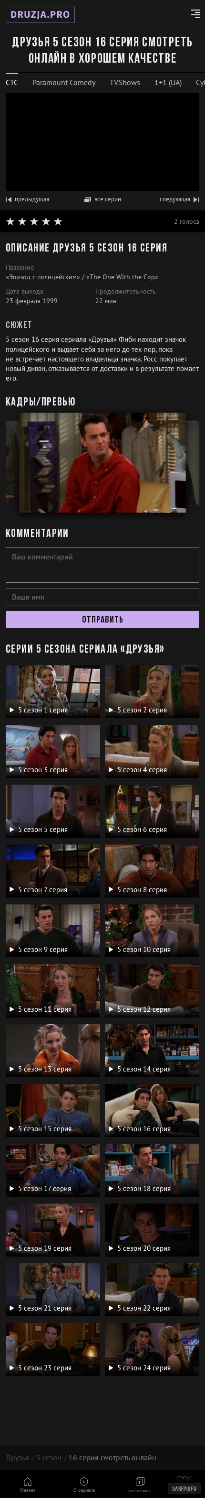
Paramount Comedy (63, 82)
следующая (175, 199)
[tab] (12, 82)
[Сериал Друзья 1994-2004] (40, 14)
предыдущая (32, 199)
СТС (12, 82)
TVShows (125, 82)
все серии (107, 199)
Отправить (102, 620)
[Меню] (192, 14)
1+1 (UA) (168, 82)
